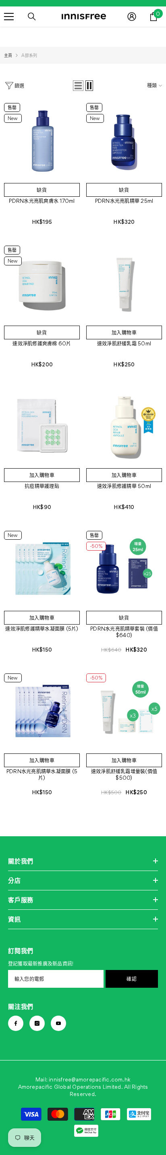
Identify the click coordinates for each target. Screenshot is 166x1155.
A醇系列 (29, 55)
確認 (132, 979)
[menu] (9, 16)
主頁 (8, 55)
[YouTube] (58, 1023)
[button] (78, 85)
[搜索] (32, 16)
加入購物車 (124, 332)
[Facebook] (15, 1023)
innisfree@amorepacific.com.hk (90, 1079)
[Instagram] (37, 1023)
